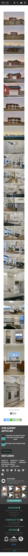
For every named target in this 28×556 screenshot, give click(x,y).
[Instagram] (7, 470)
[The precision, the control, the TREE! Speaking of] (24, 495)
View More (6, 451)
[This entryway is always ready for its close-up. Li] (17, 495)
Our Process (5, 464)
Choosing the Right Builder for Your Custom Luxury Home (15, 437)
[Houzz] (3, 470)
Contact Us (14, 460)
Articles (13, 462)
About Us (4, 460)
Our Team (4, 466)
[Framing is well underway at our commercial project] (4, 489)
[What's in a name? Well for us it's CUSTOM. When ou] (11, 495)
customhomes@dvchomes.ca (15, 526)
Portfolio (5, 462)
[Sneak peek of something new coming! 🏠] (11, 489)
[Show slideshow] (14, 410)
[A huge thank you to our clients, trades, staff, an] (17, 489)
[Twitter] (11, 470)
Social (12, 464)
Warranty (22, 462)
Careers (22, 460)
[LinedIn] (19, 470)
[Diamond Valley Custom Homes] (5, 2)
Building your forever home (15, 443)
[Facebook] (15, 470)
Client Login (14, 466)
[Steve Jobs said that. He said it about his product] (4, 495)
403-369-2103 (16, 522)
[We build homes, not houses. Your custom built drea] (24, 489)
